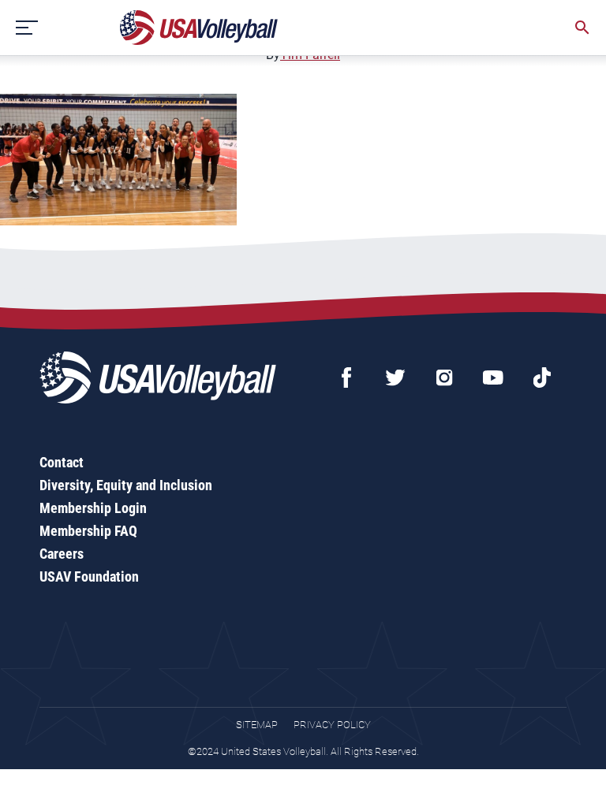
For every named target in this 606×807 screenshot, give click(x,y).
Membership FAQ (88, 531)
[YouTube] (493, 377)
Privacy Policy (332, 725)
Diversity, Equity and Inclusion (125, 485)
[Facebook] (346, 377)
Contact (61, 462)
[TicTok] (542, 377)
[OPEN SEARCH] (582, 27)
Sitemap (257, 725)
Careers (61, 553)
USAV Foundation (89, 576)
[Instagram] (444, 377)
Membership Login (93, 508)
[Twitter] (395, 377)
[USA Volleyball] (199, 27)
